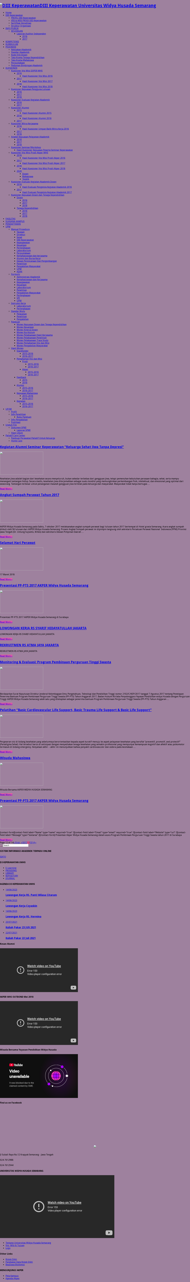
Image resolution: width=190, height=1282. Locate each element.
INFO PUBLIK (12, 28)
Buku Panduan (24, 417)
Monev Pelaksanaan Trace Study (32, 340)
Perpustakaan (18, 62)
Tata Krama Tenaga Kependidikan (27, 57)
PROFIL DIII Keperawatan (23, 18)
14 (33, 842)
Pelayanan (22, 314)
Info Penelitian (18, 414)
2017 (24, 39)
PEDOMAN (11, 47)
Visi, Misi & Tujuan (15, 1245)
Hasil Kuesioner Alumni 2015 (36, 113)
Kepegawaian (23, 242)
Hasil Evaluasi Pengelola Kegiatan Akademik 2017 (47, 192)
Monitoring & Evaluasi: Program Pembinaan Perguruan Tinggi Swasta (55, 662)
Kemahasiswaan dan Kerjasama (32, 279)
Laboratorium (24, 250)
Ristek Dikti (11, 1259)
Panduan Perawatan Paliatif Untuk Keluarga (33, 438)
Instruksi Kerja (18, 303)
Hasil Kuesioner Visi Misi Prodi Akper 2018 (43, 168)
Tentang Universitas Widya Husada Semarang (28, 1243)
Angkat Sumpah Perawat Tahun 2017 (29, 495)
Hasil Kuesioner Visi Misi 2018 (37, 86)
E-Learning (11, 868)
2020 (19, 171)
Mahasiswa (27, 176)
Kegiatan (21, 401)
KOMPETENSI (12, 41)
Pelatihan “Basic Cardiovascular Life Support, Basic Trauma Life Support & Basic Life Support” (76, 710)
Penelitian (22, 263)
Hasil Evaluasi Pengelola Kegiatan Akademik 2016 (47, 187)
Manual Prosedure (20, 229)
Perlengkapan (23, 248)
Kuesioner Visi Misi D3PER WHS (27, 70)
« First (16, 842)
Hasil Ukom (17, 433)
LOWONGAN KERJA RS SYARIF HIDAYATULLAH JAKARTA (43, 628)
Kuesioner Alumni (20, 107)
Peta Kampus (12, 1275)
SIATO (3, 856)
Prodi (25, 361)
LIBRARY (10, 873)
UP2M (9, 409)
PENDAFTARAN (13, 224)
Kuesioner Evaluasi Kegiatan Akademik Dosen (33, 181)
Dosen (25, 174)
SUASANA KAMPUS (15, 221)
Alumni (20, 385)
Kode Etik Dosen (19, 55)
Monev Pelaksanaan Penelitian (32, 337)
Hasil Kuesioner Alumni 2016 (36, 118)
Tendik (25, 179)
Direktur (21, 234)
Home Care (16, 440)
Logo (8, 1248)
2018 (19, 84)
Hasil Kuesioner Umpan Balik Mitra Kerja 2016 (45, 129)
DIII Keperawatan (14, 15)
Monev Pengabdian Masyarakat (32, 345)
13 (31, 842)
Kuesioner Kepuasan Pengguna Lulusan (30, 89)
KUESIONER (11, 68)
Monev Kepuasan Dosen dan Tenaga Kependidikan (41, 324)
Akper (25, 369)
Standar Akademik (20, 52)
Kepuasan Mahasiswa (27, 393)
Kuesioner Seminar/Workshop (26, 147)
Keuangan (21, 245)
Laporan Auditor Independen (31, 33)
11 (26, 842)
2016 (24, 36)
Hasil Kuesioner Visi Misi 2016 (37, 76)
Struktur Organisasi (21, 25)
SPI (18, 298)
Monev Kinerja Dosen (27, 329)
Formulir (15, 274)
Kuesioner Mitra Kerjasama (24, 123)
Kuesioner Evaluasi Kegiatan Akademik (30, 99)
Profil (14, 411)
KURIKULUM (12, 44)
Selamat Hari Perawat (17, 543)
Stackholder (23, 351)
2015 (19, 110)
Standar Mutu (18, 311)
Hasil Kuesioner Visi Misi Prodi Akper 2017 (43, 163)
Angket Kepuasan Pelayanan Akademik (30, 137)
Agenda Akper (13, 1278)
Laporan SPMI (23, 430)
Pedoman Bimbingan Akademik (26, 65)
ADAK (19, 271)
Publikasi (15, 422)
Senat (19, 237)
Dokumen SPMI (18, 427)
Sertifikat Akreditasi (21, 23)
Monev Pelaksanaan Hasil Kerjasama (35, 335)
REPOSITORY (12, 876)
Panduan (15, 322)
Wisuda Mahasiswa (15, 758)
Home (9, 12)
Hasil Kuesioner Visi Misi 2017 (37, 81)
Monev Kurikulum (26, 332)
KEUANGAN (17, 31)
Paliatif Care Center (15, 435)
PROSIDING (11, 870)
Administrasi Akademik (28, 277)
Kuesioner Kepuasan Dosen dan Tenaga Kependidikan (37, 195)
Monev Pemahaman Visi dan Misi (33, 343)
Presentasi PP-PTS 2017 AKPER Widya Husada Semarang (44, 585)
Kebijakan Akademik (21, 49)
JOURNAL (10, 878)
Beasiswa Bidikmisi (15, 1264)
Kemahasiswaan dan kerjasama (32, 255)
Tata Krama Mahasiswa (22, 60)
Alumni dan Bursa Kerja (28, 258)
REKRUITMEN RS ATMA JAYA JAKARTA (29, 645)
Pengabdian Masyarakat (28, 266)
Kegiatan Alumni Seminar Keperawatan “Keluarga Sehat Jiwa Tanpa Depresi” (62, 447)
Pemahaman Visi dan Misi (29, 359)
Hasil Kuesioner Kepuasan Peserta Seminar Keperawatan (45, 150)
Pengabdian (23, 319)
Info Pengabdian (19, 419)
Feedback (21, 377)
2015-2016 (27, 353)
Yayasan (20, 232)
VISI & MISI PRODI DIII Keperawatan (28, 20)
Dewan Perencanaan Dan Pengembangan (37, 261)
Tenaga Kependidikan (27, 208)
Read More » (6, 488)
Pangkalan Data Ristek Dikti (19, 1262)
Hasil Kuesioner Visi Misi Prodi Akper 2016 (43, 158)
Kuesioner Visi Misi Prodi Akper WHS (29, 152)
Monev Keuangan (25, 327)
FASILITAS (10, 218)
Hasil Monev (17, 348)
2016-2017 (27, 356)
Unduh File (11, 425)
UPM (8, 226)
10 (23, 842)
